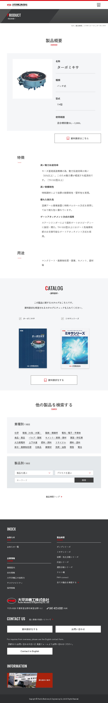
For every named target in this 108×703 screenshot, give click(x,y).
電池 (80, 447)
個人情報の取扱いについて (40, 619)
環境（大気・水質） (31, 432)
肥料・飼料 (46, 442)
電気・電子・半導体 (71, 432)
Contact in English (30, 651)
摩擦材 (48, 447)
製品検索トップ (53, 496)
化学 (16, 432)
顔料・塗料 (75, 442)
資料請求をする (30, 629)
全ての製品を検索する (66, 582)
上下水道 (33, 442)
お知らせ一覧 (13, 546)
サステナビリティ (15, 582)
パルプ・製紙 (35, 437)
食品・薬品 (19, 437)
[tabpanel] (32, 79)
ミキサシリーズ (72, 318)
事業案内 (11, 567)
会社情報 (11, 572)
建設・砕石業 (76, 437)
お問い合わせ (78, 629)
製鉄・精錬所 (51, 432)
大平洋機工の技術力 (16, 577)
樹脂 (72, 447)
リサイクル (60, 442)
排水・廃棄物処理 (22, 447)
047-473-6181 (56, 608)
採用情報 (11, 587)
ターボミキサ (29, 318)
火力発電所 (19, 442)
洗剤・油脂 (60, 447)
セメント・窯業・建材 (55, 437)
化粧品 (38, 447)
